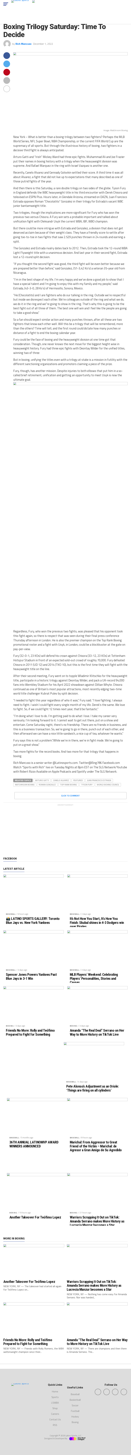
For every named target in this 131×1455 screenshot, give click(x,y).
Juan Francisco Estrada (99, 780)
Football (75, 1411)
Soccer (75, 1405)
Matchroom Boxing (25, 784)
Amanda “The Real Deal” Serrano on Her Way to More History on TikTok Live (97, 1032)
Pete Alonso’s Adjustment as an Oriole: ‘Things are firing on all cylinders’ (92, 1088)
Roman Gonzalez (47, 784)
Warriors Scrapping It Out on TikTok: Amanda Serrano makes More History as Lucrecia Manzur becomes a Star (97, 1221)
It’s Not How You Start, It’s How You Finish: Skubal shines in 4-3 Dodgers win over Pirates (97, 922)
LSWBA (55, 1403)
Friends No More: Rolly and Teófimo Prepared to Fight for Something (30, 1032)
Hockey (75, 1416)
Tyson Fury (86, 784)
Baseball (11, 914)
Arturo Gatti (42, 780)
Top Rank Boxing (68, 784)
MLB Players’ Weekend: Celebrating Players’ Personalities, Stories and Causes (94, 978)
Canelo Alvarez (61, 780)
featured (78, 780)
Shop (55, 1408)
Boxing (10, 1025)
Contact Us (55, 1419)
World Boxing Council (108, 784)
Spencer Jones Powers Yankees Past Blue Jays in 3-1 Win (31, 976)
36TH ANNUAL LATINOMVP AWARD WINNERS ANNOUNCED (33, 1144)
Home (55, 1391)
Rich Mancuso (23, 44)
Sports (55, 1397)
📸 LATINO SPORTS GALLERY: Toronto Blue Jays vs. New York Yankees (33, 920)
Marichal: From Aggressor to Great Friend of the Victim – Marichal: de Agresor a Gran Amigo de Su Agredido (96, 1146)
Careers (55, 1414)
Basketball (75, 1400)
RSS (55, 1425)
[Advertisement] (65, 829)
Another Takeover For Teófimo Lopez (35, 1217)
